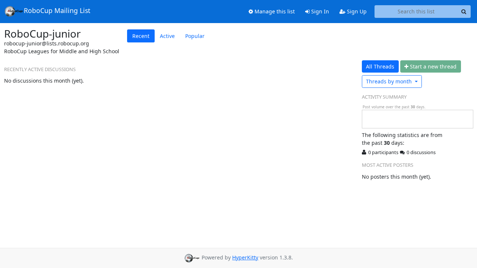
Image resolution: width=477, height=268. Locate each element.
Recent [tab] (140, 35)
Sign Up (356, 11)
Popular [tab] (195, 35)
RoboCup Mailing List (57, 10)
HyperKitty (245, 257)
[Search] (464, 11)
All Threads (380, 66)
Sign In (319, 11)
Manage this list (274, 11)
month (389, 81)
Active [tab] (167, 35)
